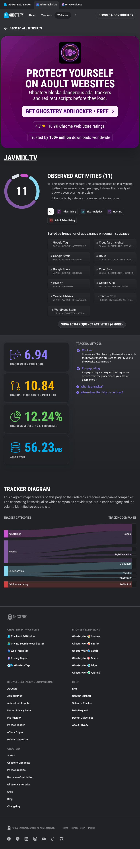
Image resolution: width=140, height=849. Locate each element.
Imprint (91, 828)
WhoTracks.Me (48, 4)
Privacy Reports (16, 770)
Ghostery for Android (86, 672)
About (32, 15)
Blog (10, 799)
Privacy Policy (78, 828)
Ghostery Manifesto (18, 762)
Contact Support (81, 695)
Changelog (13, 806)
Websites (62, 15)
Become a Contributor (116, 15)
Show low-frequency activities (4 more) (92, 324)
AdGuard (12, 688)
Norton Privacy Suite (19, 710)
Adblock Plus (14, 695)
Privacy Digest (73, 4)
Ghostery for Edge (84, 665)
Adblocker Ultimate (18, 703)
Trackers (46, 15)
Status (11, 755)
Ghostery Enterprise (18, 784)
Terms (65, 828)
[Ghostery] (14, 15)
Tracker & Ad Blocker (19, 4)
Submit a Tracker (82, 703)
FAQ (74, 688)
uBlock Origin (15, 732)
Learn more (102, 361)
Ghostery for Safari (85, 650)
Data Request (80, 710)
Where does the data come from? (102, 392)
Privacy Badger (16, 725)
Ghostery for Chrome (86, 636)
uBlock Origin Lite (17, 739)
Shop (10, 791)
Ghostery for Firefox (85, 643)
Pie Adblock (14, 717)
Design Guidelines (82, 717)
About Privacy (80, 725)
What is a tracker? (92, 386)
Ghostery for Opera (85, 658)
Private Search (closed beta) (27, 643)
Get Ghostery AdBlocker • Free (67, 111)
